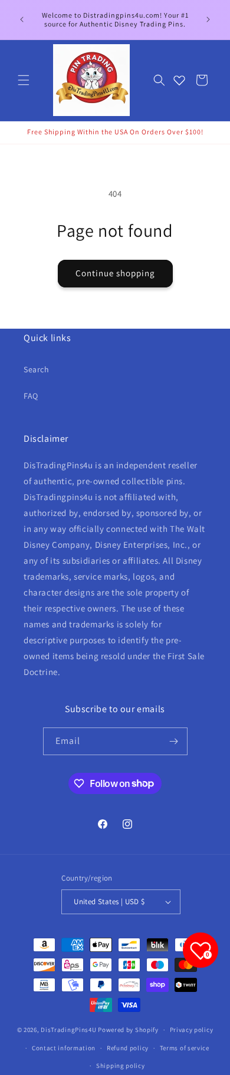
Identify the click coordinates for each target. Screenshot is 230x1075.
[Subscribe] (174, 741)
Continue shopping (115, 273)
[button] (24, 80)
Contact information (64, 1048)
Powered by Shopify (128, 1030)
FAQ (31, 396)
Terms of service (184, 1048)
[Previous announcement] (22, 19)
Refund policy (128, 1048)
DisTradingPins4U (68, 1030)
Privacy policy (191, 1030)
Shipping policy (120, 1065)
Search (37, 369)
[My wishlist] (179, 80)
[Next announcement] (208, 19)
